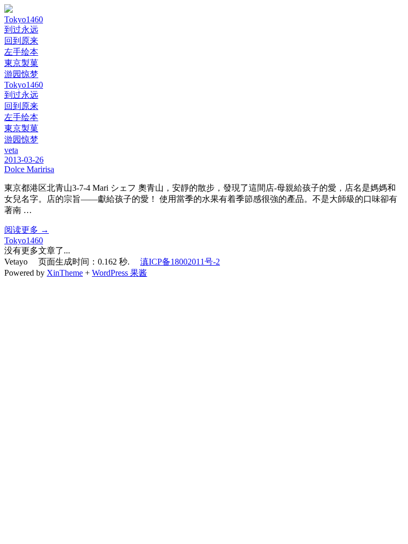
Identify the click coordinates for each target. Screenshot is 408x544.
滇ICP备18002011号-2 (180, 261)
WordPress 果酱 (119, 272)
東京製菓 (21, 62)
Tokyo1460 (23, 19)
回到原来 (21, 40)
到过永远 (21, 29)
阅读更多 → (26, 229)
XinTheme (65, 272)
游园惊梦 (21, 74)
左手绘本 (21, 51)
